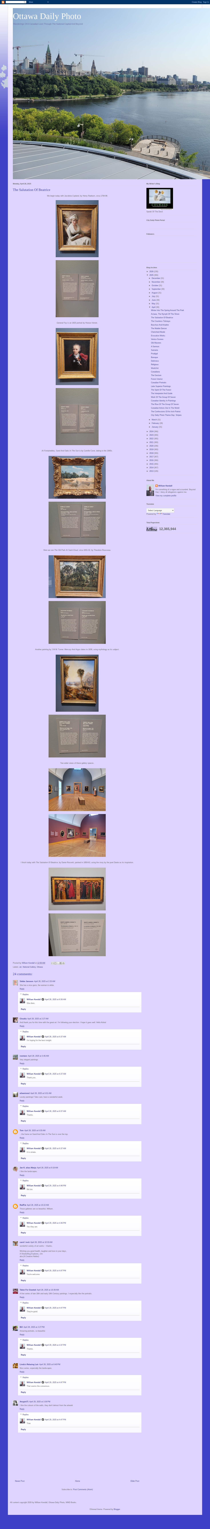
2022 (151, 439)
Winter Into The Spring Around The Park (167, 310)
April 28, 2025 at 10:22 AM (38, 1205)
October (155, 285)
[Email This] (52, 963)
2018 (151, 453)
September (156, 289)
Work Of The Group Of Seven (163, 397)
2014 (151, 467)
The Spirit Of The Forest (161, 390)
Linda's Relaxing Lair (29, 1364)
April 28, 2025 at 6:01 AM (40, 1093)
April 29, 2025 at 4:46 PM (55, 1186)
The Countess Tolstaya (160, 321)
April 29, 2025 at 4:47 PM (55, 1271)
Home (77, 1481)
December (156, 278)
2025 (151, 275)
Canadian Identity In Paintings (163, 401)
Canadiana (155, 372)
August (155, 293)
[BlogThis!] (55, 963)
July (154, 296)
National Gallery (29, 967)
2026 (151, 271)
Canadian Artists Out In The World (165, 408)
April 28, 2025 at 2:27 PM (34, 1327)
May (154, 304)
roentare (23, 1056)
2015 (151, 464)
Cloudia (23, 1019)
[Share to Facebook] (60, 963)
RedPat (23, 1205)
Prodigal (154, 354)
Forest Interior (157, 379)
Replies (26, 994)
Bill (21, 1327)
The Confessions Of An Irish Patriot (165, 411)
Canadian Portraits (158, 383)
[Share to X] (58, 963)
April (154, 307)
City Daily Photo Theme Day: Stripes (166, 415)
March (154, 420)
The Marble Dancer (159, 328)
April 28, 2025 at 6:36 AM (55, 999)
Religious (155, 364)
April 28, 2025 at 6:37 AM (55, 1037)
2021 (151, 442)
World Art (155, 368)
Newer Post (20, 1481)
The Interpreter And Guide (161, 393)
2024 (151, 431)
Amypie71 (24, 1402)
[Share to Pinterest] (63, 963)
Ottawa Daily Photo (47, 16)
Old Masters (156, 343)
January (155, 427)
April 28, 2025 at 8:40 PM (49, 1364)
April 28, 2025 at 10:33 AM (41, 1242)
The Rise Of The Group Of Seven (165, 404)
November (156, 282)
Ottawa (40, 967)
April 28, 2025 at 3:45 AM (38, 1056)
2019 (151, 449)
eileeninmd (25, 1093)
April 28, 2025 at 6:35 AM (34, 1130)
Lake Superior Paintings (161, 386)
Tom (22, 1130)
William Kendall (34, 999)
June (154, 300)
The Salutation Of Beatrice (162, 317)
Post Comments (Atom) (83, 1489)
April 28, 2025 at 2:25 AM (44, 981)
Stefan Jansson (26, 981)
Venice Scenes (157, 339)
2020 (151, 446)
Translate (166, 514)
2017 (151, 457)
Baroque (154, 357)
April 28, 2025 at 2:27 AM (37, 1019)
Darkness (155, 361)
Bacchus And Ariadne (160, 325)
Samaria (154, 350)
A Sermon (155, 346)
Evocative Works (158, 336)
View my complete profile (165, 496)
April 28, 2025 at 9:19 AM (47, 1168)
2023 (151, 435)
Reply (22, 989)
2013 (151, 471)
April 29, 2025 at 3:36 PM (39, 1402)
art (20, 967)
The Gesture (156, 375)
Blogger (117, 1509)
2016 (151, 460)
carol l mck (25, 1242)
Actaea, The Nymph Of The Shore (165, 314)
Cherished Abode (158, 332)
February (156, 423)
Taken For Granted (28, 1290)
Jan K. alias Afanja (28, 1168)
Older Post (134, 1481)
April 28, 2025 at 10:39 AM (48, 1290)
